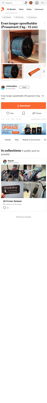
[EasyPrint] (26, 3)
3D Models (7, 17)
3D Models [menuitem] (11, 9)
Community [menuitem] (40, 9)
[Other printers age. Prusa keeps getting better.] (23, 129)
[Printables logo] (2, 9)
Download (25, 105)
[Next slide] (43, 71)
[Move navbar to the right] (44, 9)
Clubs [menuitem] (29, 9)
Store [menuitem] (21, 9)
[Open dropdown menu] (44, 22)
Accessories (32, 17)
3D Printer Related (12, 201)
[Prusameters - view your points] (30, 2)
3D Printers (19, 17)
